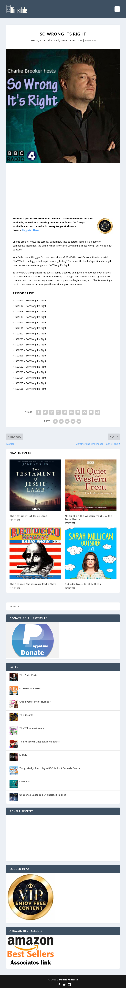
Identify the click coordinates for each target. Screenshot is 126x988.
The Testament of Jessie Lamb (28, 516)
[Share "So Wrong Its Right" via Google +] (51, 412)
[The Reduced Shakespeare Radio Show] (35, 553)
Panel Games (68, 40)
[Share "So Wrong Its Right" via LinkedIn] (71, 412)
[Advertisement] (63, 192)
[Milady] (14, 757)
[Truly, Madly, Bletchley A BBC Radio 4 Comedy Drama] (14, 770)
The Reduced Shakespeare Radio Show (33, 584)
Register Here (30, 230)
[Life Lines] (14, 784)
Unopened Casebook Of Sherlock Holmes (42, 794)
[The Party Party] (14, 677)
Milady (23, 754)
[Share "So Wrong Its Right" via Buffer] (78, 412)
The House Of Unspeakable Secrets (39, 741)
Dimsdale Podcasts (67, 979)
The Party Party (28, 675)
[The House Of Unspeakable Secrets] (14, 744)
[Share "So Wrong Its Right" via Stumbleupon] (84, 412)
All (48, 40)
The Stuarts (26, 715)
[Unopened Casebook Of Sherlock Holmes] (14, 797)
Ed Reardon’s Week (30, 688)
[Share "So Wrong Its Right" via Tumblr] (58, 412)
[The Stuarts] (14, 717)
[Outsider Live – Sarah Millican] (90, 553)
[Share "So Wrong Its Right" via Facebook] (38, 412)
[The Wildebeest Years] (14, 730)
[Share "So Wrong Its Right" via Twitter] (45, 412)
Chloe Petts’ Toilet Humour (35, 701)
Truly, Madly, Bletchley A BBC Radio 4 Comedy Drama (50, 768)
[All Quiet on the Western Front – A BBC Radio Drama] (90, 485)
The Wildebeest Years (31, 728)
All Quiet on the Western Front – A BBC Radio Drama (88, 517)
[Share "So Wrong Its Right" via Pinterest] (65, 412)
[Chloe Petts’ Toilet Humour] (14, 704)
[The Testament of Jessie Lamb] (35, 485)
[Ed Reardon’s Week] (14, 690)
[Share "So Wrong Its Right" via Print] (97, 412)
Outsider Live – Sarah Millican (83, 584)
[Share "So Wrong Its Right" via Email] (91, 412)
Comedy (55, 40)
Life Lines (24, 781)
